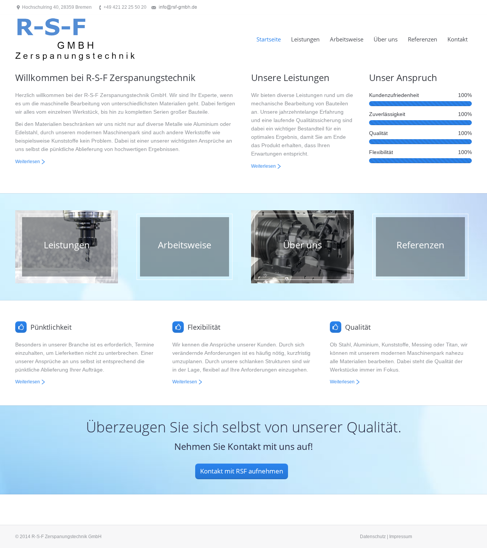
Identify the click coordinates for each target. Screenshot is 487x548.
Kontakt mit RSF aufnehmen (241, 471)
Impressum (400, 536)
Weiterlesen (27, 161)
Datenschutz (373, 536)
